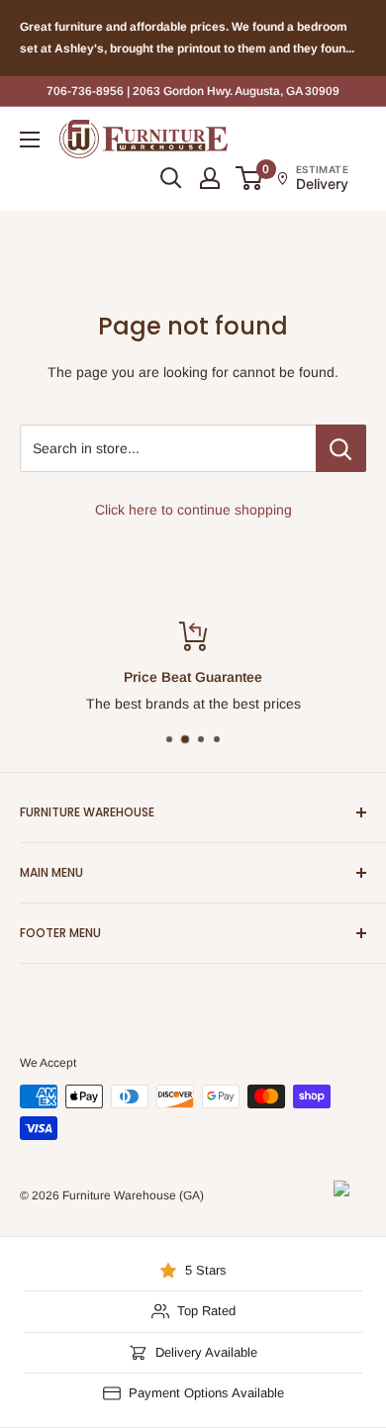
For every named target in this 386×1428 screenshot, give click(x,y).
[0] (250, 178)
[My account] (210, 178)
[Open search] (171, 178)
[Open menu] (30, 139)
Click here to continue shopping (193, 510)
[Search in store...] (341, 448)
